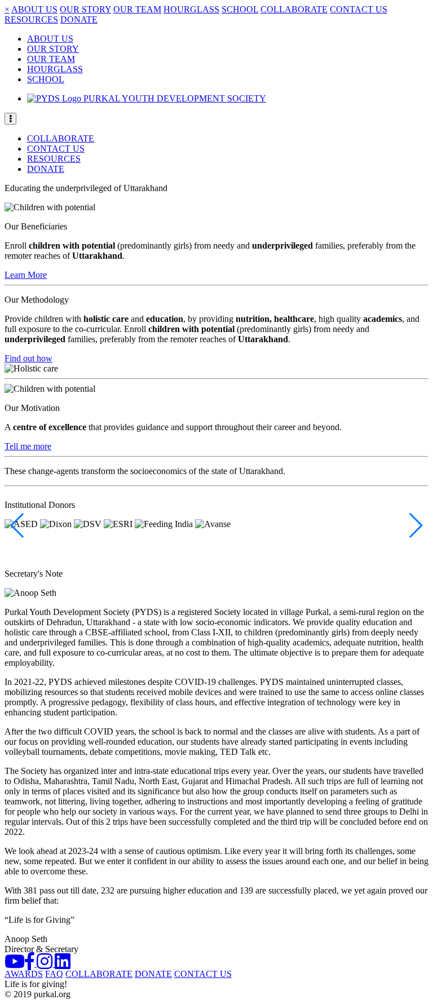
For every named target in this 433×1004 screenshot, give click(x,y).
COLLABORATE (294, 9)
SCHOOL (240, 9)
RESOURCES (31, 19)
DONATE (79, 19)
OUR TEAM (137, 9)
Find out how (28, 358)
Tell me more (28, 446)
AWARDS (24, 974)
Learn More (26, 275)
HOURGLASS (191, 9)
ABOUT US (34, 9)
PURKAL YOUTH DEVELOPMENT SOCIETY (173, 98)
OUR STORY (85, 9)
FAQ (54, 974)
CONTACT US (358, 9)
